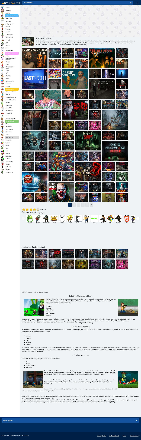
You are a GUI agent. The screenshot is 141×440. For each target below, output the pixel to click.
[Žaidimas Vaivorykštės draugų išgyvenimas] (81, 187)
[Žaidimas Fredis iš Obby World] (55, 73)
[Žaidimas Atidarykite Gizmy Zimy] (81, 125)
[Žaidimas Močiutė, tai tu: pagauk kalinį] (55, 125)
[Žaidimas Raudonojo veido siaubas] (55, 176)
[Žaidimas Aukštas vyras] (108, 73)
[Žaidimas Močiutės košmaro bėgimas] (122, 63)
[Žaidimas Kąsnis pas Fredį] (55, 145)
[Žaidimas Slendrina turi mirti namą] (122, 84)
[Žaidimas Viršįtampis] (68, 94)
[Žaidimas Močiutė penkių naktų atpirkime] (55, 63)
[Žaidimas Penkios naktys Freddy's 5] (108, 187)
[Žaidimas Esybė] (95, 187)
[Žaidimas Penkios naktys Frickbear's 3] (88, 171)
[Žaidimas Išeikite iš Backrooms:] (81, 197)
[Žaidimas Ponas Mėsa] (28, 197)
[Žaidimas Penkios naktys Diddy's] (108, 166)
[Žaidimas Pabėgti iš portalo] (34, 182)
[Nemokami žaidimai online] (11, 3)
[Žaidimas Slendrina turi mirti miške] (95, 73)
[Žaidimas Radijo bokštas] (81, 156)
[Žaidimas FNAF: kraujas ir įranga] (122, 135)
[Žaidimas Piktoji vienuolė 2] (95, 115)
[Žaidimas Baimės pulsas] (68, 53)
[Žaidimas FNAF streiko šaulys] (61, 161)
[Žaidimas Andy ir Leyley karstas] (34, 140)
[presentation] (23, 218)
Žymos (124, 436)
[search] (131, 3)
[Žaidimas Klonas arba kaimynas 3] (68, 145)
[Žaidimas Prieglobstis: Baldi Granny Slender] (28, 156)
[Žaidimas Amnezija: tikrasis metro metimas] (28, 94)
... (78, 204)
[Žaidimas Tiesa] (81, 94)
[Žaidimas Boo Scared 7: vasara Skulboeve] (122, 104)
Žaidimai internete (114, 436)
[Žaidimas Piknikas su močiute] (68, 176)
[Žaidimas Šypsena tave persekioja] (122, 166)
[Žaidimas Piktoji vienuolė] (122, 187)
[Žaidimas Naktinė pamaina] (88, 140)
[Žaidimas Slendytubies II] (28, 166)
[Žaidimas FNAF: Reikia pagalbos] (41, 156)
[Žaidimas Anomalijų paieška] (41, 197)
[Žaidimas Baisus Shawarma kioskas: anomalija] (122, 197)
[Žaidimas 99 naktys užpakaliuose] (68, 125)
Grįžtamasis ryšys (134, 436)
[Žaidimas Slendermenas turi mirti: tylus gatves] (102, 89)
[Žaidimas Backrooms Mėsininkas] (108, 197)
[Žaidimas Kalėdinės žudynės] (75, 110)
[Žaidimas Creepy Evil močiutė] (48, 99)
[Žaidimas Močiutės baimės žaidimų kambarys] (75, 79)
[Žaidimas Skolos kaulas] (122, 73)
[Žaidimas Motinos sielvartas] (122, 94)
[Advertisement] (51, 20)
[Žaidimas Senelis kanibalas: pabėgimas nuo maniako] (55, 115)
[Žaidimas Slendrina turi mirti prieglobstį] (55, 84)
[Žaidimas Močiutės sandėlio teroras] (34, 58)
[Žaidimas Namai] (55, 135)
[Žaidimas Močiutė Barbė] (95, 125)
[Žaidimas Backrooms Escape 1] (68, 63)
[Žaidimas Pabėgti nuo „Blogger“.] (41, 166)
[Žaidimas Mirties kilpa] (122, 176)
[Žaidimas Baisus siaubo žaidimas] (68, 135)
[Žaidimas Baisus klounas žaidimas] (61, 192)
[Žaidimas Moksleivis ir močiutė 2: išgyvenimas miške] (108, 104)
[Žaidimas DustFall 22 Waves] (81, 63)
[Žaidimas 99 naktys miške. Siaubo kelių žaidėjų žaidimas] (102, 58)
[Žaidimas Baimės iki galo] (28, 104)
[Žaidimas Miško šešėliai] (115, 120)
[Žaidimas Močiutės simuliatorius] (34, 120)
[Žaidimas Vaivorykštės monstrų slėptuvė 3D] (95, 197)
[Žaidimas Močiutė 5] (95, 104)
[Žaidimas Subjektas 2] (115, 151)
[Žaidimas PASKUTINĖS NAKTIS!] (34, 79)
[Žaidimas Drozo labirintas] (122, 53)
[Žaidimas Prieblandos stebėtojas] (95, 156)
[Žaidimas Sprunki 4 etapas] (108, 135)
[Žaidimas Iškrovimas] (55, 53)
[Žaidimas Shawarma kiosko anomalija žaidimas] (81, 53)
